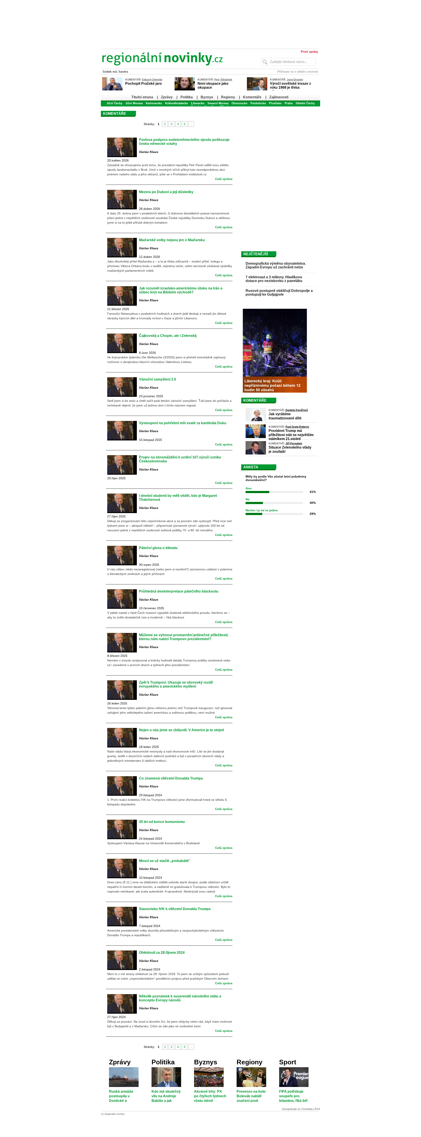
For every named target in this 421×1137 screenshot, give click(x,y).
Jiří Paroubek (293, 443)
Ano (249, 488)
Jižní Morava (134, 103)
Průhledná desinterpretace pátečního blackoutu (178, 591)
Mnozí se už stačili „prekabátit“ (164, 861)
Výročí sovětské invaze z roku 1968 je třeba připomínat (290, 87)
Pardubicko (258, 103)
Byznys (207, 97)
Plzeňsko (275, 103)
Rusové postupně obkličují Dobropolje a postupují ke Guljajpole (279, 292)
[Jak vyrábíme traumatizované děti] (256, 420)
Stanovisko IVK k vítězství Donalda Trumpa (174, 909)
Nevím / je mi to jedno (262, 510)
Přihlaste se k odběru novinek (297, 71)
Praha (289, 103)
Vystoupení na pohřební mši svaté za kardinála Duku (182, 423)
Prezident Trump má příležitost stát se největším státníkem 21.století (291, 434)
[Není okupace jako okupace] (185, 89)
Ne (248, 499)
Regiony (228, 97)
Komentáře (252, 97)
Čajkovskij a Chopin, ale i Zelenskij (167, 336)
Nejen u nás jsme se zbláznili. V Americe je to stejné (181, 730)
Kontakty (307, 1109)
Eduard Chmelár (152, 79)
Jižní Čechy (114, 103)
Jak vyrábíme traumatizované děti (285, 416)
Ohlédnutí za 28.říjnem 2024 (162, 952)
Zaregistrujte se (291, 1109)
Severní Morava (217, 103)
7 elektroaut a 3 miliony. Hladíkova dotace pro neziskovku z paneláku (274, 279)
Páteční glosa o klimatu (158, 548)
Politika (186, 97)
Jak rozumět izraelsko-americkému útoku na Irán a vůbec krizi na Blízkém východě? (180, 290)
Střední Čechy (305, 103)
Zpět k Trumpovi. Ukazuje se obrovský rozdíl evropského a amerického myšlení (176, 684)
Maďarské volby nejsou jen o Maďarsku (172, 240)
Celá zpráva (223, 179)
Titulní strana (142, 97)
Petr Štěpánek (223, 79)
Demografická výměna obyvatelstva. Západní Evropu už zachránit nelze (276, 265)
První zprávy (309, 51)
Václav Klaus (149, 152)
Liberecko (197, 103)
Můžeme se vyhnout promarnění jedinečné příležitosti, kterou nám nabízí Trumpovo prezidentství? (183, 637)
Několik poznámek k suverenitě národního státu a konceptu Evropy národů (180, 998)
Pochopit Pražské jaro (143, 83)
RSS (317, 1109)
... (191, 124)
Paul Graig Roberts (297, 426)
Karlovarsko (154, 103)
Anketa (250, 467)
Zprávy (167, 97)
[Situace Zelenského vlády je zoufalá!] (256, 453)
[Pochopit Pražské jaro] (112, 89)
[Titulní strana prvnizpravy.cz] (172, 67)
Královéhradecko (176, 103)
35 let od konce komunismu (162, 822)
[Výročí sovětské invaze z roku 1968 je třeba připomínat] (257, 89)
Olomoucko (239, 103)
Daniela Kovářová (296, 410)
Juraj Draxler (295, 79)
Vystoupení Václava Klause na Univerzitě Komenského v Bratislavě (153, 843)
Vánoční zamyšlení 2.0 (157, 379)
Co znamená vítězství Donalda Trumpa (171, 778)
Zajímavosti (278, 97)
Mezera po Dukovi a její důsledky (166, 192)
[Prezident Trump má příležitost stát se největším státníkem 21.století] (256, 437)
